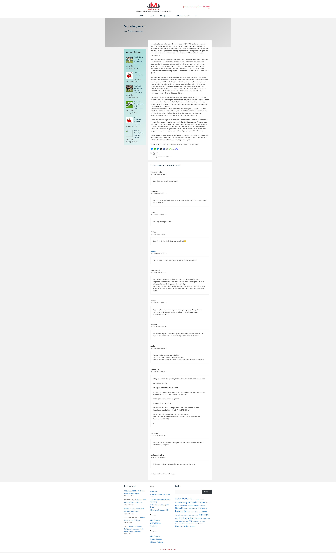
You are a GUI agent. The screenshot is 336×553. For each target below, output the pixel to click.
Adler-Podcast (155, 520)
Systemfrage (178, 523)
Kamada (177, 515)
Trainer (188, 523)
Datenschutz (181, 16)
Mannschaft (195, 515)
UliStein (127, 491)
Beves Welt (154, 491)
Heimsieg (202, 508)
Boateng (208, 503)
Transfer (193, 523)
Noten (176, 518)
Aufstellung (195, 499)
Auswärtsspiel (196, 502)
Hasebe (194, 508)
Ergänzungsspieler (135, 31)
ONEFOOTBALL (155, 523)
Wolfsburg (192, 526)
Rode (176, 521)
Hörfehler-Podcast (156, 542)
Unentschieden (182, 526)
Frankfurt (186, 508)
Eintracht (179, 508)
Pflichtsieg (198, 518)
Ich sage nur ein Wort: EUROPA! (162, 157)
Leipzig (185, 515)
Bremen (177, 505)
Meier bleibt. (156, 155)
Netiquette (165, 16)
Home (141, 16)
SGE (190, 521)
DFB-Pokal (196, 505)
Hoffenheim (191, 512)
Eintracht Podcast (156, 539)
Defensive (190, 505)
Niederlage (204, 515)
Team (152, 16)
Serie (187, 521)
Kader (204, 512)
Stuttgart (202, 521)
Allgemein (155, 153)
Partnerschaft (187, 518)
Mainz (189, 515)
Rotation (182, 521)
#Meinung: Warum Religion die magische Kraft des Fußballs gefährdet (133, 529)
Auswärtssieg (181, 502)
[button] (152, 149)
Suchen (207, 492)
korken (153, 251)
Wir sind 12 (153, 526)
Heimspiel (181, 511)
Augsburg (202, 499)
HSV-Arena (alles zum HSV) (159, 510)
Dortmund (202, 505)
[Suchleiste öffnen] (196, 16)
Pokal (204, 518)
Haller (190, 508)
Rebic (208, 518)
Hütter (196, 512)
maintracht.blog (196, 7)
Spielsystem (196, 521)
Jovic (200, 512)
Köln (182, 515)
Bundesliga (183, 505)
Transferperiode (199, 523)
